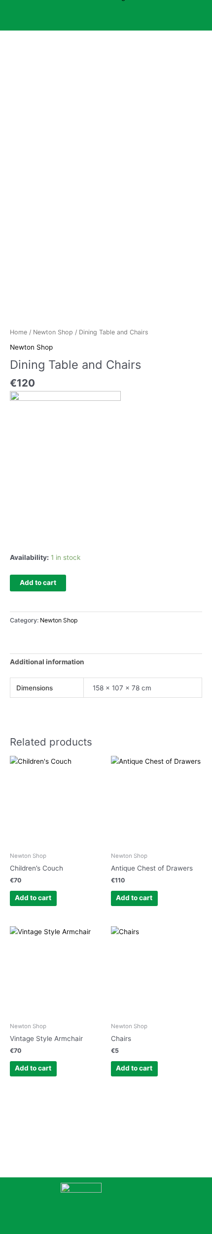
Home (18, 332)
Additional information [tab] (47, 662)
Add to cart (38, 582)
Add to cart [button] (33, 898)
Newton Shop (53, 332)
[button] (105, 20)
